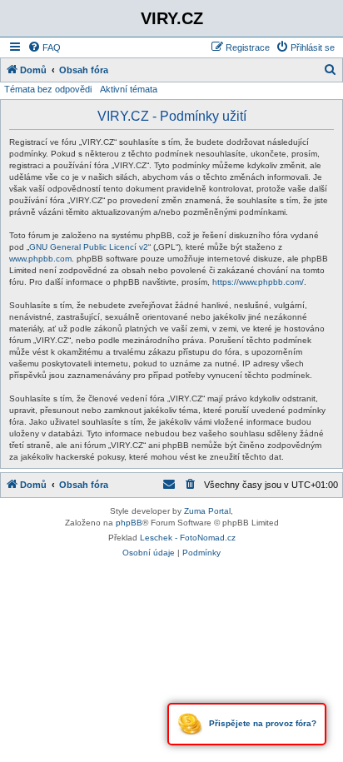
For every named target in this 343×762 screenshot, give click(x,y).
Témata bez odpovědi (48, 89)
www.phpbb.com (40, 258)
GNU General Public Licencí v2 (88, 247)
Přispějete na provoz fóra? (261, 723)
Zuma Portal (207, 510)
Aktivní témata (128, 89)
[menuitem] (44, 47)
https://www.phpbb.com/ (258, 281)
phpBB (129, 522)
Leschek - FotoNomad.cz (188, 537)
